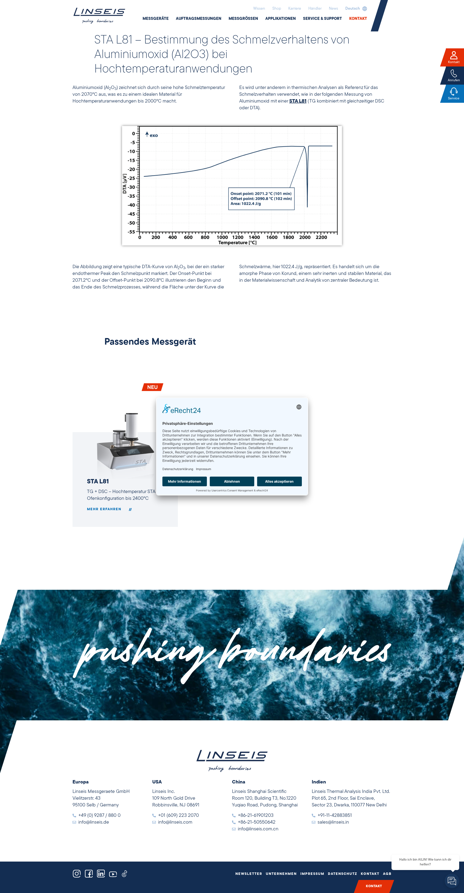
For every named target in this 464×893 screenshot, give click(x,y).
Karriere (294, 9)
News (333, 9)
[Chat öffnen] (452, 881)
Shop (276, 9)
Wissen (259, 9)
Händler (315, 9)
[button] (355, 8)
